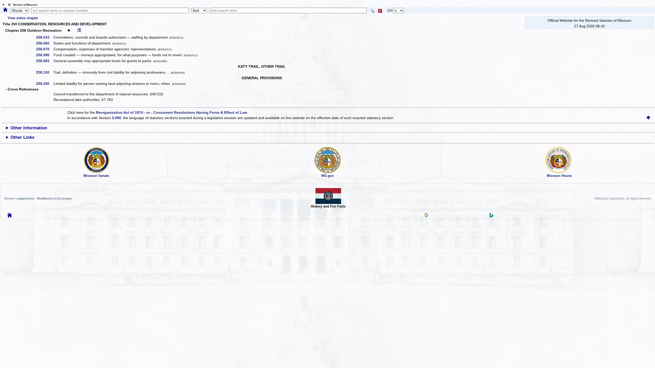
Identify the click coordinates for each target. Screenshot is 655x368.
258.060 (44, 43)
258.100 (44, 72)
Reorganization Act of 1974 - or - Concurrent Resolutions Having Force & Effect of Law (171, 112)
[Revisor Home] (9, 216)
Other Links (22, 137)
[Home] (5, 10)
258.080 (44, 55)
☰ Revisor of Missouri (21, 4)
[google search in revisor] (426, 216)
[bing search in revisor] (491, 216)
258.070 (44, 49)
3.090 (116, 118)
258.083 (44, 61)
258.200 (44, 84)
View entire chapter (23, 18)
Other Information (28, 127)
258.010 (44, 37)
